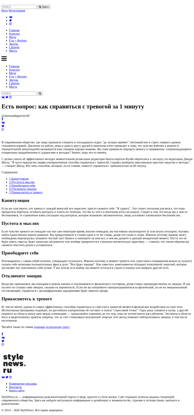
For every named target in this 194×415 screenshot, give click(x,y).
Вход (5, 10)
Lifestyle (14, 47)
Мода (12, 37)
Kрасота (14, 33)
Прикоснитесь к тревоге (26, 192)
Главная (14, 30)
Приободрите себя (22, 185)
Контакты (15, 387)
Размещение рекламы (23, 383)
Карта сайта (16, 390)
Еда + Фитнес (18, 40)
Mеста (13, 50)
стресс (66, 327)
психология (53, 327)
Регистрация (17, 10)
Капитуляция (18, 178)
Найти (45, 6)
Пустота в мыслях (22, 182)
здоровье (39, 327)
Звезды (13, 44)
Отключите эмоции (23, 189)
